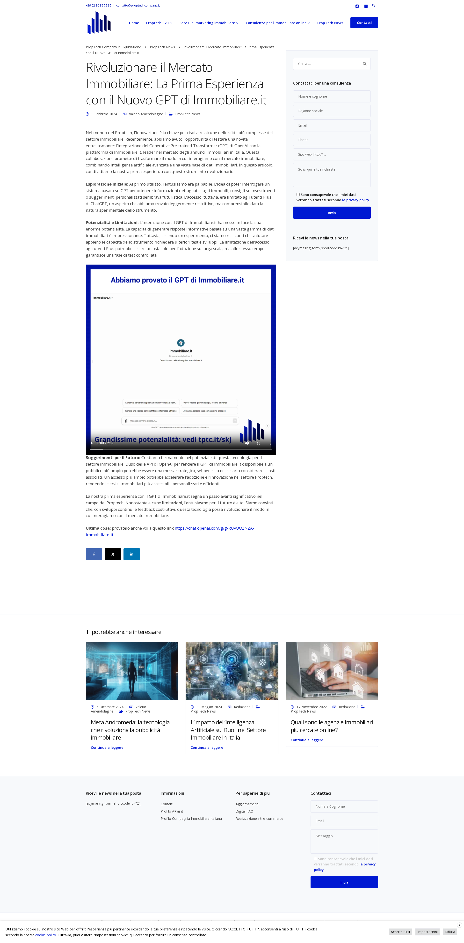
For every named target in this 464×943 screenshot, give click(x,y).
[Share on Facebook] (94, 554)
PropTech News (330, 23)
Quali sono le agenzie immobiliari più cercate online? (332, 726)
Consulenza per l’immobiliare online (276, 23)
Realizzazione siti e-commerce (259, 818)
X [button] (460, 925)
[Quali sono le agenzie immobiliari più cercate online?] (332, 670)
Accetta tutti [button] (400, 931)
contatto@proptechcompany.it (138, 5)
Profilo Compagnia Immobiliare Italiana (191, 818)
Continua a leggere (107, 747)
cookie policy (45, 934)
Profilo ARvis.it (172, 811)
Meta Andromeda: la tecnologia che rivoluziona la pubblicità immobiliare (130, 729)
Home (134, 23)
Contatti (167, 804)
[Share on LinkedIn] (131, 554)
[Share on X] (113, 554)
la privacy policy (355, 200)
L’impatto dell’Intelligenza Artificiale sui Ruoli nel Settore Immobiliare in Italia (228, 729)
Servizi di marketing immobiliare (207, 23)
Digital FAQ (244, 811)
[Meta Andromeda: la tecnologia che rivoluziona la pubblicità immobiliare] (132, 670)
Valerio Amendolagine (146, 114)
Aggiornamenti (247, 804)
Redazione (242, 707)
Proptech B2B (157, 23)
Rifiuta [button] (450, 931)
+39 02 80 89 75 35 (98, 5)
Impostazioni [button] (427, 931)
